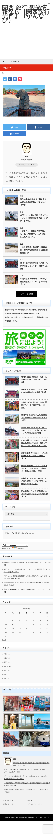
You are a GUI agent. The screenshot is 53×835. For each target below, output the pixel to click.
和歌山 (6, 666)
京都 (21, 259)
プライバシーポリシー (35, 804)
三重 (21, 196)
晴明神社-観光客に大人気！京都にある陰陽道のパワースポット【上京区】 (34, 417)
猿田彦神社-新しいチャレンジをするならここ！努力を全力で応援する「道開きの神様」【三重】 (34, 468)
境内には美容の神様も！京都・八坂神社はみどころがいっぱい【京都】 (34, 266)
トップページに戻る (26, 294)
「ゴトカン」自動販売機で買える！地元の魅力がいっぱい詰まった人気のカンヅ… (34, 234)
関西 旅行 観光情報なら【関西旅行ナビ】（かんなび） (29, 817)
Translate (20, 548)
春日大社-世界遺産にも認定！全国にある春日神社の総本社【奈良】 (34, 391)
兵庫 (21, 212)
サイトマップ (8, 800)
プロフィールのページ (16, 177)
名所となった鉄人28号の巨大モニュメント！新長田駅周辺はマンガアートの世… (34, 218)
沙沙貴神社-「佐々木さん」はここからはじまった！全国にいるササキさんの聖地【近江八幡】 (34, 430)
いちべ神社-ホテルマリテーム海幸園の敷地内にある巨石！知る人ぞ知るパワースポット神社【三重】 (34, 443)
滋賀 (5, 678)
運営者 (29, 800)
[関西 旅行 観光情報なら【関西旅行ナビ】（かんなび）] (26, 13)
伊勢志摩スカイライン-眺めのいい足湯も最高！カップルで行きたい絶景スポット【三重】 (34, 481)
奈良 (5, 674)
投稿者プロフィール (26, 165)
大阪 (21, 275)
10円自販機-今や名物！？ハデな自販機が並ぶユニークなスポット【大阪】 (34, 282)
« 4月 (4, 639)
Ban (26, 156)
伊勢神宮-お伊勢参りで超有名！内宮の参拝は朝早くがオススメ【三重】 (33, 202)
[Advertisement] (26, 43)
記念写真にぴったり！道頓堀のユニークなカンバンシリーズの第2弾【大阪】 (34, 493)
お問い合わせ (8, 804)
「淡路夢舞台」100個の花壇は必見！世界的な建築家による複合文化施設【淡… (34, 250)
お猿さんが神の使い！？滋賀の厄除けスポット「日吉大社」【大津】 (34, 404)
